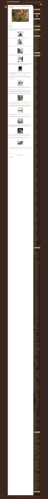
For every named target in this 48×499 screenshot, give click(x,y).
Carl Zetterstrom (36, 271)
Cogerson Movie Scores (36, 445)
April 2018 (35, 137)
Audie (35, 259)
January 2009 (35, 227)
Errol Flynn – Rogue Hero (36, 455)
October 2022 (35, 93)
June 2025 (35, 67)
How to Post (35, 372)
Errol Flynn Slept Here (36, 457)
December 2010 (35, 208)
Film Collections (35, 352)
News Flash (36, 407)
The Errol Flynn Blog (13, 1)
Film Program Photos (36, 353)
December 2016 (35, 150)
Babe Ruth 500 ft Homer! (36, 436)
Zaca (34, 430)
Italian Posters (36, 406)
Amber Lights (36, 257)
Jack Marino (36, 290)
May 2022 (35, 97)
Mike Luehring (35, 382)
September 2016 (36, 152)
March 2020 (35, 118)
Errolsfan (36, 282)
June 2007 (35, 242)
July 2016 (35, 154)
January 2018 (35, 139)
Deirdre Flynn (36, 363)
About (34, 20)
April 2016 (35, 156)
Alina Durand (36, 256)
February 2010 (35, 216)
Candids (35, 332)
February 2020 (35, 119)
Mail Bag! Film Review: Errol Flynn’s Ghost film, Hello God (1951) (36, 45)
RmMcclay (36, 306)
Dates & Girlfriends (36, 339)
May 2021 (35, 107)
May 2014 (35, 175)
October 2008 (35, 229)
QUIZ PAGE (35, 413)
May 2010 (35, 214)
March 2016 (35, 157)
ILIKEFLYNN (36, 288)
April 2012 (35, 195)
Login (30, 153)
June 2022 (35, 96)
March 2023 (35, 89)
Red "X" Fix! (35, 415)
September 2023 (36, 84)
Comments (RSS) (25, 497)
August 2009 (35, 221)
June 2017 (35, 145)
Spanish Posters (36, 409)
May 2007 (35, 243)
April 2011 (35, 205)
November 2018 (35, 131)
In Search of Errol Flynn (36, 465)
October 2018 (35, 132)
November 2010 (35, 209)
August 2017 (35, 143)
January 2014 (35, 178)
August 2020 (35, 114)
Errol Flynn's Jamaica (36, 347)
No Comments (29, 147)
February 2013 (35, 187)
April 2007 (35, 244)
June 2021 (35, 106)
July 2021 (35, 105)
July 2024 (35, 76)
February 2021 (35, 109)
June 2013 (35, 184)
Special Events (35, 421)
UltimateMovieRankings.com (37, 488)
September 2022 (36, 94)
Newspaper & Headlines (36, 386)
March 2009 (35, 225)
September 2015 (36, 162)
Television (35, 423)
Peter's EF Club (35, 473)
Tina (35, 318)
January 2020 (35, 120)
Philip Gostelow (36, 304)
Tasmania (35, 422)
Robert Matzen (36, 308)
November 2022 (35, 92)
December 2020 (35, 111)
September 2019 (36, 123)
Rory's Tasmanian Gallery (36, 418)
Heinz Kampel (36, 287)
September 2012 (36, 191)
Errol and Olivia (35, 453)
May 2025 (35, 68)
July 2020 (35, 115)
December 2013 (35, 179)
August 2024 (35, 75)
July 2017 (35, 144)
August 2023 (35, 85)
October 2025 (35, 64)
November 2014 (35, 170)
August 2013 (35, 182)
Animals (35, 250)
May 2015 (35, 165)
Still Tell (36, 32)
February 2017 (35, 148)
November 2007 (35, 238)
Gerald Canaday (36, 284)
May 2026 (35, 58)
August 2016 (35, 153)
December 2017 (35, 140)
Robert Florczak (36, 307)
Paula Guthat (36, 302)
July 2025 (35, 66)
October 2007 (35, 239)
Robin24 (36, 309)
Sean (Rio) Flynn (36, 365)
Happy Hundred (35, 40)
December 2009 (35, 218)
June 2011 (35, 203)
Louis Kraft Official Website (37, 469)
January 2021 (35, 110)
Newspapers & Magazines (36, 387)
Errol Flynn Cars (35, 345)
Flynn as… (35, 358)
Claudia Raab (36, 272)
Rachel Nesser (36, 305)
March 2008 (35, 235)
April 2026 (35, 59)
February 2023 (35, 90)
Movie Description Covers (38, 399)
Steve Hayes (35, 478)
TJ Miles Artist (35, 487)
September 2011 (35, 201)
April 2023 (35, 88)
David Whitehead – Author (36, 449)
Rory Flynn (36, 310)
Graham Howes (36, 285)
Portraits (36, 408)
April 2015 (35, 166)
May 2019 (35, 126)
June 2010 (35, 213)
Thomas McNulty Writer (36, 486)
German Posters (36, 405)
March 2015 (35, 167)
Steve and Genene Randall (37, 477)
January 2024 (35, 81)
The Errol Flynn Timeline (36, 24)
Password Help (35, 391)
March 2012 (35, 196)
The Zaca (36, 317)
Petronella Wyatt (36, 303)
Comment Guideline (36, 337)
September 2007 (36, 240)
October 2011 (35, 200)
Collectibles (35, 335)
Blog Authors (35, 254)
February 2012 (35, 197)
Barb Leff (36, 260)
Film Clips (35, 351)
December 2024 (35, 72)
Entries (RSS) (22, 497)
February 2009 (35, 226)
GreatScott (36, 286)
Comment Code (35, 336)
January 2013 (35, 188)
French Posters (36, 404)
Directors (35, 341)
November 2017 (35, 141)
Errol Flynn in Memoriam (36, 456)
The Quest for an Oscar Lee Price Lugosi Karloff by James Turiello (37, 49)
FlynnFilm (36, 283)
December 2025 (35, 62)
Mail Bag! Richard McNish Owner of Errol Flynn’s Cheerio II (36, 39)
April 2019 (35, 127)
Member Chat (35, 381)
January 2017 (35, 149)
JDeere (35, 291)
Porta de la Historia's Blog (36, 474)
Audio (34, 251)
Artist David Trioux (36, 435)
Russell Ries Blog (36, 476)
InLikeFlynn (36, 289)
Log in (34, 11)
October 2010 (35, 210)
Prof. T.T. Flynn (35, 411)
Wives (34, 428)
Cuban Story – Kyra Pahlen (37, 446)
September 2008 (36, 230)
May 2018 (35, 136)
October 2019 (35, 122)
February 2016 (35, 158)
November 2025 (35, 63)
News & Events (35, 23)
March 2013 (35, 186)
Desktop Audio (35, 340)
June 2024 (35, 77)
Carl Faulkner (36, 270)
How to (35, 369)
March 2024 (35, 79)
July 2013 (35, 183)
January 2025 (35, 71)
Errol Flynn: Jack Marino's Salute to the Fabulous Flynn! (36, 459)
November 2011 (35, 199)
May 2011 (35, 204)
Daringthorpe (36, 273)
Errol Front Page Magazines (37, 348)
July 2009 (35, 222)
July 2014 (35, 173)
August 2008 (35, 231)
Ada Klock (36, 255)
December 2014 (35, 169)
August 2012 (35, 192)
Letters (35, 379)
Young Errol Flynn (36, 429)
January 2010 (35, 217)
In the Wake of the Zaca (36, 466)
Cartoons (35, 333)
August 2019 (35, 124)
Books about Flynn (36, 327)
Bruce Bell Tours (36, 441)
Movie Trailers (35, 383)
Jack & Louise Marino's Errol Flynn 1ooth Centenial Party (37, 376)
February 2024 (35, 80)
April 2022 (35, 98)
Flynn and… (35, 357)
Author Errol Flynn (36, 252)
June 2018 (35, 135)
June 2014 (35, 174)
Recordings (35, 414)
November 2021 (35, 102)
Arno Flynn (36, 258)
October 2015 (35, 161)
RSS (41, 5)
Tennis (35, 410)
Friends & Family (36, 361)
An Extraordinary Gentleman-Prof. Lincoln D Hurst (37, 434)
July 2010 (35, 212)
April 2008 (35, 234)
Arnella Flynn (36, 362)
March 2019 (35, 128)
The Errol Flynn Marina (36, 483)
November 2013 (35, 180)
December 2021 (35, 101)
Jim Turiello (36, 292)
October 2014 (35, 171)
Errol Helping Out (36, 349)
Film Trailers (36, 356)
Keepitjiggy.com (35, 467)
